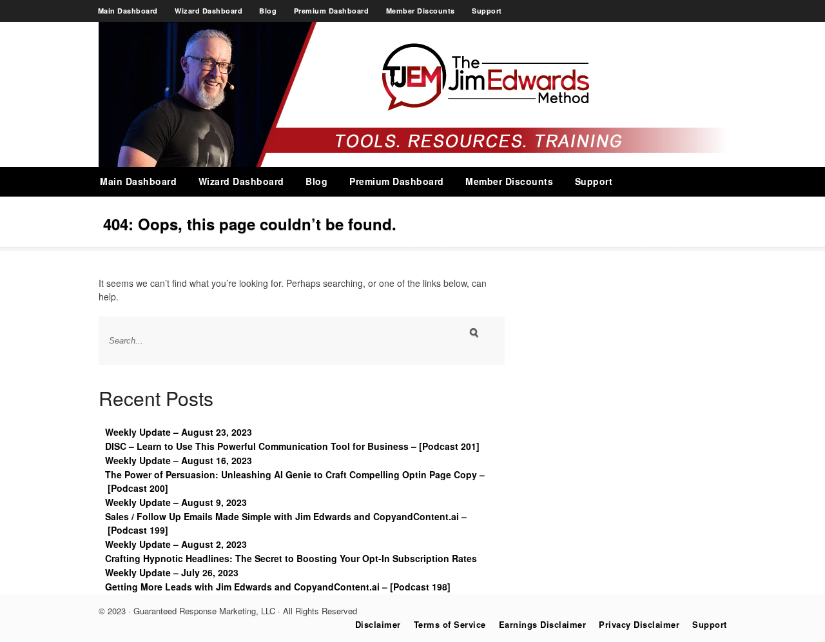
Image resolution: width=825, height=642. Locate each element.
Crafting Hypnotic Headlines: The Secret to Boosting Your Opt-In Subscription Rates (291, 558)
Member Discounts (420, 10)
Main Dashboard (128, 10)
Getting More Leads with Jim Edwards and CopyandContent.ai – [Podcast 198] (278, 586)
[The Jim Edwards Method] (413, 163)
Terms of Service (450, 624)
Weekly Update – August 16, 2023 (178, 460)
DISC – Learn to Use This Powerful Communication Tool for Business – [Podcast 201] (292, 446)
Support (487, 10)
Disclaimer (378, 624)
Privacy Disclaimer (639, 624)
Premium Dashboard (331, 10)
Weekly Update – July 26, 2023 (171, 572)
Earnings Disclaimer (543, 624)
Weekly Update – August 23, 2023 (178, 431)
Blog (268, 10)
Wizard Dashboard (208, 10)
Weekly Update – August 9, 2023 (176, 502)
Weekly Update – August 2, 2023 (176, 544)
